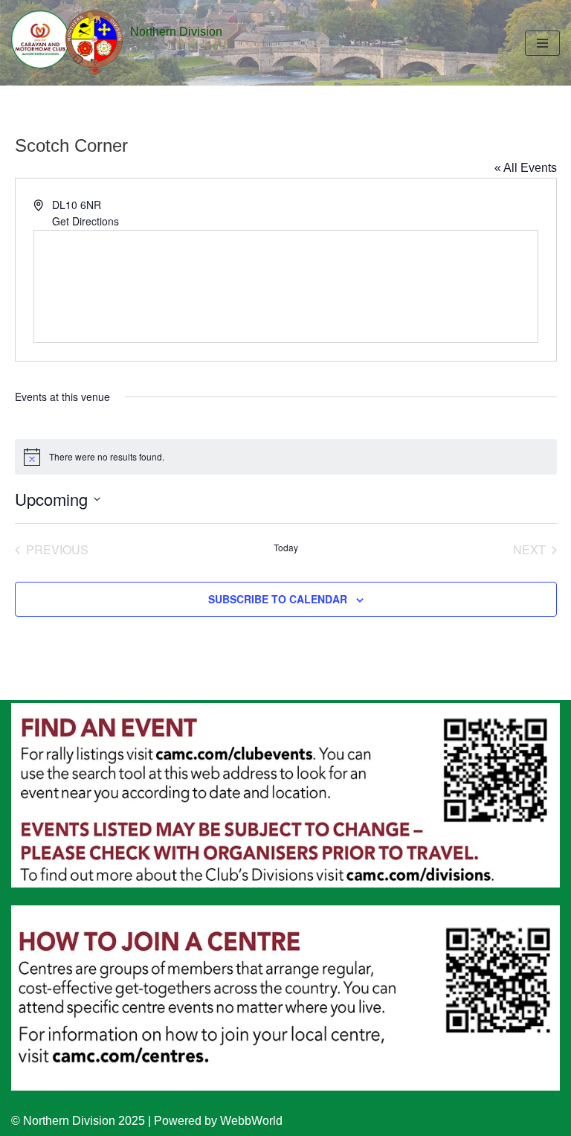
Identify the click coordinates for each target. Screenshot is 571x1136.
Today (286, 547)
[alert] (286, 457)
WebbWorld (251, 1120)
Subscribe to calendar (277, 598)
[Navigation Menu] (542, 43)
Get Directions (85, 221)
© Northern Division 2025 (78, 1120)
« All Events (525, 167)
